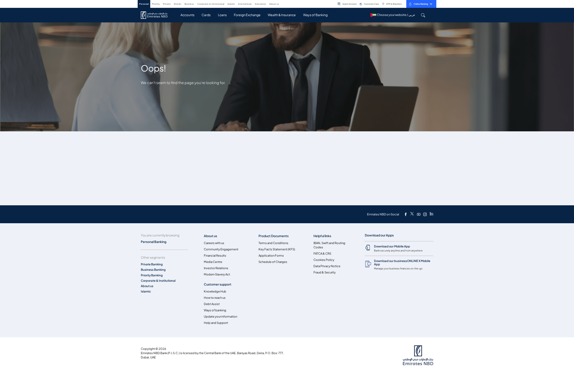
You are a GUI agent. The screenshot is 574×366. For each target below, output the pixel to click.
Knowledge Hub (215, 291)
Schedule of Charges (273, 262)
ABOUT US (274, 4)
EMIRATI (177, 4)
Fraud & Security (324, 272)
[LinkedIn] (431, 214)
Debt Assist (212, 304)
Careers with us (214, 243)
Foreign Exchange (247, 15)
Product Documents (274, 236)
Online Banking (421, 4)
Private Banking (152, 264)
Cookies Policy (323, 260)
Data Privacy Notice (326, 266)
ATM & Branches (394, 4)
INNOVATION (260, 4)
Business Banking (153, 269)
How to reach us (215, 297)
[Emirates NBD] (156, 15)
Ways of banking (215, 310)
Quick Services (349, 4)
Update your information (220, 316)
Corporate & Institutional (158, 280)
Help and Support (216, 323)
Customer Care (371, 4)
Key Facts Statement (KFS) (277, 249)
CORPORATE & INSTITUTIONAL (210, 4)
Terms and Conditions (273, 243)
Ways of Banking (315, 15)
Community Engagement (221, 249)
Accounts (187, 15)
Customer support (217, 284)
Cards (206, 15)
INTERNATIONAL (245, 4)
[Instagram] (424, 214)
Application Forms (271, 255)
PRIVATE (167, 4)
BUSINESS (189, 4)
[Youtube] (418, 214)
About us (147, 286)
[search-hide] (423, 15)
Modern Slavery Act (217, 274)
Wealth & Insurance (282, 15)
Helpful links (322, 236)
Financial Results (215, 255)
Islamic (146, 291)
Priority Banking (152, 275)
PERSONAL (144, 4)
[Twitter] (412, 214)
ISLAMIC (231, 4)
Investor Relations (216, 268)
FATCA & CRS (322, 253)
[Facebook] (405, 214)
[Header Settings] (282, 3)
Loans (222, 15)
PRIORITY (156, 4)
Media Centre (213, 262)
